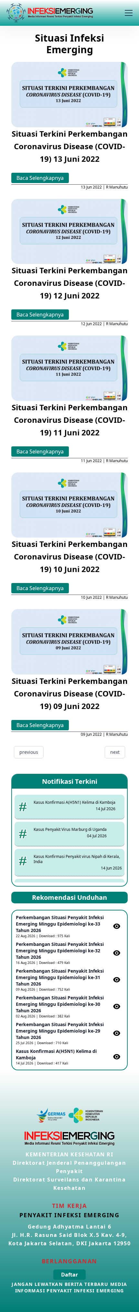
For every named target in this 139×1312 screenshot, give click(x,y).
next (115, 752)
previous (28, 752)
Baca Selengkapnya (40, 177)
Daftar (69, 1274)
